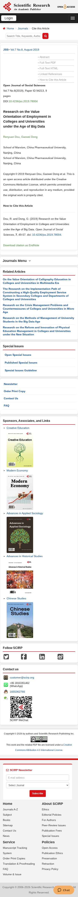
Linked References (50, 74)
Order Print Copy (14, 391)
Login (9, 18)
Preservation (49, 858)
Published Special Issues (21, 362)
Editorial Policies (51, 814)
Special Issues (50, 835)
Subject (7, 814)
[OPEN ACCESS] (66, 6)
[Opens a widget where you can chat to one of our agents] (63, 890)
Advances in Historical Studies (25, 556)
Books (6, 819)
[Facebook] (24, 656)
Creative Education (18, 427)
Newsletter (10, 383)
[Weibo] (60, 656)
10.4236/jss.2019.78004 (23, 101)
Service (9, 842)
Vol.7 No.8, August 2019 (24, 49)
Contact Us (11, 398)
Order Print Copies (14, 858)
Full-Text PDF (47, 62)
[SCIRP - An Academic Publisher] (26, 6)
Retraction (48, 863)
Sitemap (8, 825)
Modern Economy (17, 470)
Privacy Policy (50, 869)
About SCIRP (52, 804)
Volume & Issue (12, 874)
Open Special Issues (18, 354)
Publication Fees (52, 830)
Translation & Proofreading (19, 863)
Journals (23, 28)
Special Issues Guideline (21, 370)
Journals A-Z (10, 809)
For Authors (49, 819)
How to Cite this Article (52, 79)
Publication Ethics (52, 853)
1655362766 (17, 691)
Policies (48, 842)
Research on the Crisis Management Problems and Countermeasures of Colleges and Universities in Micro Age (38, 309)
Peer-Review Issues (54, 825)
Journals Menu (16, 261)
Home (10, 28)
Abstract (43, 56)
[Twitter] (6, 656)
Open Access (50, 847)
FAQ (6, 405)
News (6, 835)
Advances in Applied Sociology (25, 513)
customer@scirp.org (22, 677)
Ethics (45, 809)
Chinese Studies (16, 598)
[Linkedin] (42, 656)
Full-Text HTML (48, 68)
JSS (5, 49)
